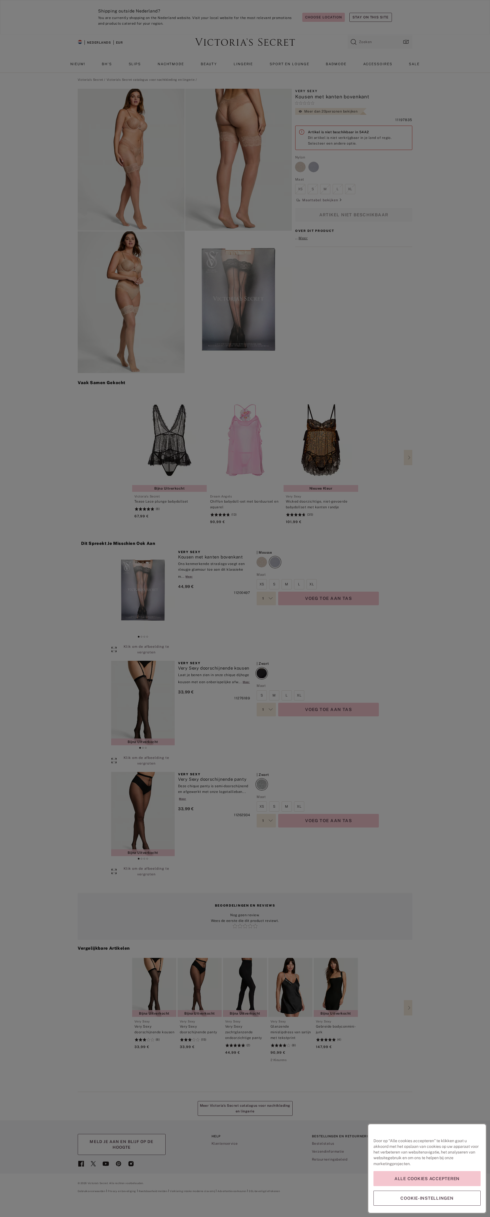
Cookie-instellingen (426, 1198)
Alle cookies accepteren (427, 1178)
